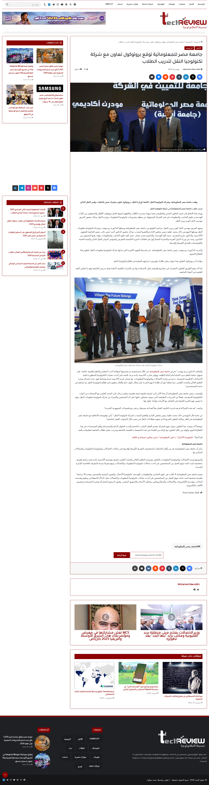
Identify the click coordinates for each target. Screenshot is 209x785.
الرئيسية (201, 4)
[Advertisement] (138, 176)
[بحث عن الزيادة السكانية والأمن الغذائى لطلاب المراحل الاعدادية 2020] (55, 255)
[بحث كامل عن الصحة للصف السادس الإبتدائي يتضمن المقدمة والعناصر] (55, 265)
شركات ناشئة (147, 4)
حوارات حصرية (132, 4)
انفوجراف (160, 4)
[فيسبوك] (199, 77)
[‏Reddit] (165, 77)
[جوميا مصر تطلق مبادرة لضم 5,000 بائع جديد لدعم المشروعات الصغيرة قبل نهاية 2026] (50, 55)
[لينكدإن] (186, 77)
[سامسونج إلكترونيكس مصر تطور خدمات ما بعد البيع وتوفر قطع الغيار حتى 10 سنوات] (50, 88)
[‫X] (193, 77)
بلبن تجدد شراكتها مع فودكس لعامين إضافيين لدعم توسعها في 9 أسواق (21, 111)
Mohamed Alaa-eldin (191, 69)
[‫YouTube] (35, 188)
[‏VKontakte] (148, 568)
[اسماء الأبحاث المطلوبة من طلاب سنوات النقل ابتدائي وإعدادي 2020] (55, 223)
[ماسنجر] (159, 77)
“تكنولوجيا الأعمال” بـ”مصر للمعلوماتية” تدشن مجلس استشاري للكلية (163, 437)
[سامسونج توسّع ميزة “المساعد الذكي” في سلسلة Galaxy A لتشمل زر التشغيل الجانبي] (138, 673)
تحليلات (182, 4)
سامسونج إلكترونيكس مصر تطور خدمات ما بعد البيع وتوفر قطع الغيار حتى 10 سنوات (51, 98)
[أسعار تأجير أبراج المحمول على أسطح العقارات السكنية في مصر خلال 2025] (55, 240)
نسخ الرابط (121, 555)
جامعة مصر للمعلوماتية (159, 371)
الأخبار (191, 4)
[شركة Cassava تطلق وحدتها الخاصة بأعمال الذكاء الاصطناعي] (94, 675)
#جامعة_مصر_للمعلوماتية (186, 546)
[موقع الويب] (198, 589)
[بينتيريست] (172, 77)
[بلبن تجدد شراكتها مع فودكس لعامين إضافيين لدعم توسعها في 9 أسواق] (20, 95)
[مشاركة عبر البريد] (152, 77)
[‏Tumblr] (179, 77)
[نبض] (49, 4)
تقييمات (171, 4)
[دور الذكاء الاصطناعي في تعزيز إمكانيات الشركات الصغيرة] (182, 678)
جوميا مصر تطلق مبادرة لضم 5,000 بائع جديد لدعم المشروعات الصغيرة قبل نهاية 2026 (50, 69)
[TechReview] (183, 20)
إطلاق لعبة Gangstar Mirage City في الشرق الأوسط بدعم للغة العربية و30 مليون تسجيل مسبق (17, 758)
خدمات (120, 4)
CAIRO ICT (109, 4)
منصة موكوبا (152, 780)
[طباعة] (135, 568)
